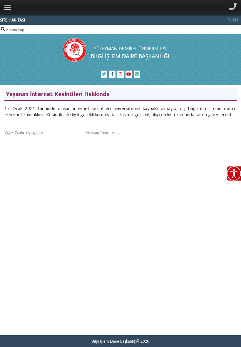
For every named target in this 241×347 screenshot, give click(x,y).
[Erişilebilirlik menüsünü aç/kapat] (234, 173)
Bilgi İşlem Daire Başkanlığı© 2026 (120, 341)
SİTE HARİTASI (12, 20)
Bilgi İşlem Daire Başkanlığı (130, 56)
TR (229, 20)
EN (235, 20)
